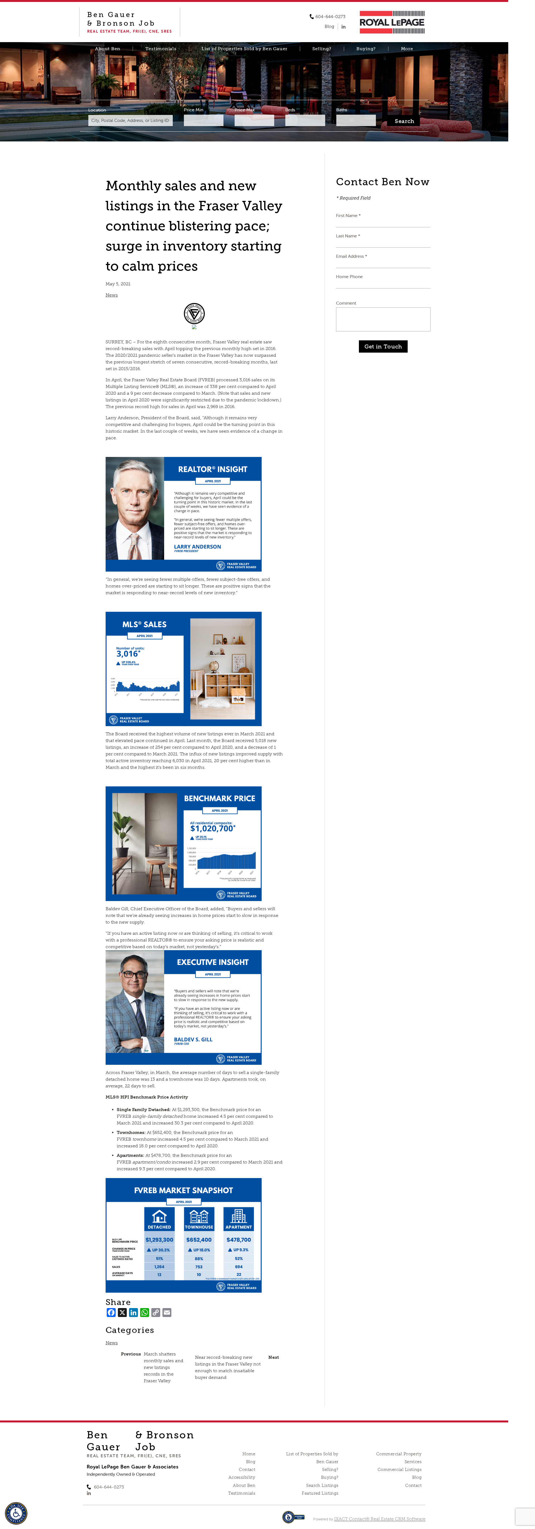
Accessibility (241, 1477)
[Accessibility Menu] (16, 1513)
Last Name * (348, 236)
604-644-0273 (330, 17)
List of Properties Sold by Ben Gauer (244, 49)
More (407, 49)
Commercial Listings (400, 1469)
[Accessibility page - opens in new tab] (293, 1520)
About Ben (107, 49)
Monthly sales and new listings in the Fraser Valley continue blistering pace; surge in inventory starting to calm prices (194, 226)
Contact (247, 1469)
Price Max (245, 109)
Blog (251, 1461)
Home (249, 1453)
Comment (346, 303)
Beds (290, 109)
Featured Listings (320, 1493)
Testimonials (161, 49)
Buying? (366, 49)
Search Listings (322, 1485)
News (112, 295)
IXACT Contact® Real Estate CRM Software (379, 1518)
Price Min (193, 109)
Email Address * (351, 256)
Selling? (321, 49)
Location (97, 110)
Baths (341, 109)
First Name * (348, 215)
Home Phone (349, 276)
